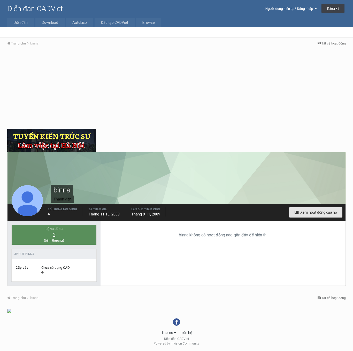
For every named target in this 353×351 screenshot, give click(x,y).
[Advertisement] (176, 89)
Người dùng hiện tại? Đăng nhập (290, 9)
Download (50, 22)
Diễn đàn (21, 22)
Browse (148, 22)
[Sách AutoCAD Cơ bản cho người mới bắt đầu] (9, 311)
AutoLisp (79, 22)
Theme (167, 333)
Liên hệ (186, 333)
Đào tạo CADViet (114, 22)
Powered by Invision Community (176, 343)
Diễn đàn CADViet (35, 8)
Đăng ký (333, 8)
